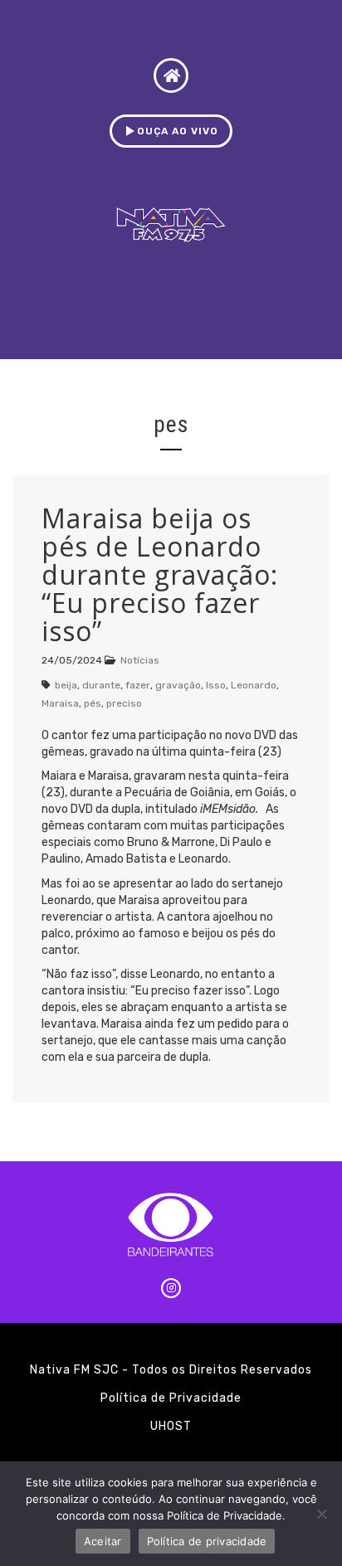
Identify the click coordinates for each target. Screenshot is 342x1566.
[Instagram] (171, 1288)
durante (101, 685)
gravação (178, 685)
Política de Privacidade (171, 1398)
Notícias (139, 660)
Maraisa (60, 703)
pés (92, 703)
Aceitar (103, 1541)
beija (66, 685)
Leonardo (253, 685)
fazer (137, 685)
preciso (124, 703)
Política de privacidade (207, 1541)
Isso (216, 685)
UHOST (171, 1426)
